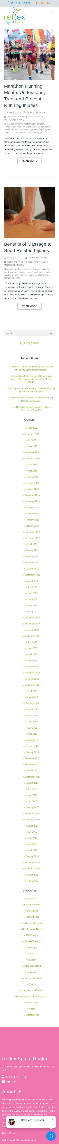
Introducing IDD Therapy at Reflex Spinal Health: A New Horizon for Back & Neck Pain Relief (31, 379)
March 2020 (32, 660)
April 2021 (32, 605)
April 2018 (32, 734)
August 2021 (32, 581)
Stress (32, 1009)
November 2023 (32, 501)
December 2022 (32, 532)
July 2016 (32, 832)
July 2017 (32, 789)
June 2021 (32, 593)
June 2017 (32, 795)
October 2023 (32, 507)
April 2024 (32, 471)
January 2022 (32, 550)
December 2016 (32, 813)
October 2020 (32, 630)
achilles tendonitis (15, 124)
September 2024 (32, 458)
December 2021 (32, 556)
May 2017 (32, 801)
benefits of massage (33, 269)
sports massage (35, 133)
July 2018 (32, 715)
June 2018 (32, 721)
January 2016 (32, 856)
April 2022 (32, 544)
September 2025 (32, 434)
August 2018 (32, 709)
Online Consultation (32, 966)
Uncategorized (32, 1015)
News (32, 953)
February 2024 (32, 483)
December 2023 (32, 495)
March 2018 (32, 740)
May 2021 (32, 599)
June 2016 (32, 838)
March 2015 (32, 881)
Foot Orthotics (32, 917)
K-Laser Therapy (35, 117)
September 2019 (32, 685)
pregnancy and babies (32, 990)
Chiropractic (32, 911)
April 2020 (32, 654)
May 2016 (32, 844)
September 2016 (32, 819)
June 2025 (32, 446)
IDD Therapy (32, 935)
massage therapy (35, 272)
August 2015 (32, 875)
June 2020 (32, 648)
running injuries (39, 130)
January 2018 (32, 752)
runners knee (17, 130)
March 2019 (32, 697)
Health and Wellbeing (17, 117)
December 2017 (32, 758)
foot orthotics (30, 124)
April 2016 (32, 850)
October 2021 (32, 569)
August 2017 (32, 783)
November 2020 (32, 624)
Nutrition (32, 960)
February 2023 (32, 520)
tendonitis (16, 278)
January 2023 (32, 526)
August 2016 (32, 826)
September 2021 (32, 575)
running (27, 130)
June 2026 (32, 428)
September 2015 (32, 868)
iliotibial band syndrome (14, 127)
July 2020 (32, 642)
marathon (30, 127)
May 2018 (32, 728)
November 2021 (32, 562)
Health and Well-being (17, 262)
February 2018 (32, 746)
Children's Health (32, 904)
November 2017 (32, 764)
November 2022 (32, 538)
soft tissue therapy (19, 133)
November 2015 (32, 862)
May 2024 (32, 464)
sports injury (18, 119)
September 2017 (32, 777)
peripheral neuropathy (32, 978)
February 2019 (32, 703)
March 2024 (32, 477)
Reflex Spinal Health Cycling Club (32, 996)
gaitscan (40, 124)
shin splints (29, 275)
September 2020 (32, 636)
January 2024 (32, 489)
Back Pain (32, 898)
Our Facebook (29, 343)
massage (40, 127)
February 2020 (32, 666)
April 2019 (32, 691)
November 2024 (32, 452)
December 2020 (32, 617)
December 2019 (32, 672)
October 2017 (32, 770)
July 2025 (32, 440)
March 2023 (32, 513)
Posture (32, 984)
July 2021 (32, 587)
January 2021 (32, 611)
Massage (8, 119)
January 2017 (32, 807)
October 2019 (32, 679)
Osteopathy (32, 972)
